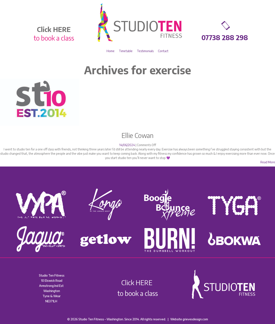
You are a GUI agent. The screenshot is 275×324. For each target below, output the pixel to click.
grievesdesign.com (195, 319)
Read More (267, 162)
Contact (163, 51)
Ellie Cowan (137, 135)
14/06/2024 (127, 145)
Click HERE (137, 283)
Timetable (126, 51)
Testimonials (145, 51)
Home (111, 51)
